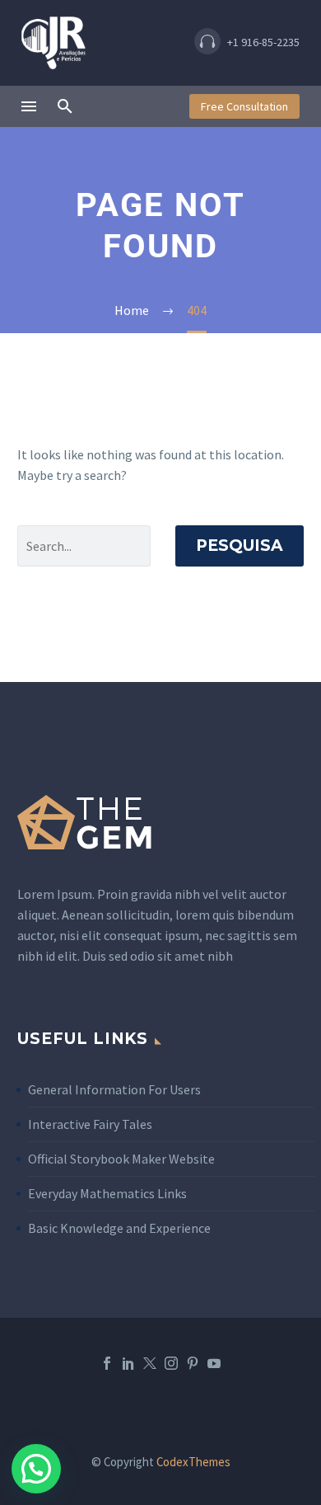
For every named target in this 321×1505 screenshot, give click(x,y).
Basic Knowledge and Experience (119, 1228)
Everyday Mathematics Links (107, 1193)
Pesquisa (239, 545)
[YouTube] (214, 1363)
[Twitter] (149, 1363)
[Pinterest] (192, 1363)
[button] (247, 43)
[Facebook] (107, 1363)
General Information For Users (114, 1089)
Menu (28, 106)
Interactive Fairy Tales (90, 1124)
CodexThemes (193, 1462)
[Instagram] (171, 1363)
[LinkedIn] (128, 1363)
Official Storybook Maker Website (121, 1158)
